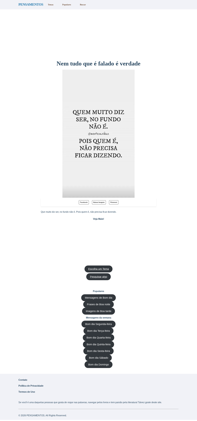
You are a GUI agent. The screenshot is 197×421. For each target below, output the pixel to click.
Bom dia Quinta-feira (98, 344)
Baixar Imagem (99, 202)
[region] (98, 34)
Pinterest (113, 202)
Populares (66, 4)
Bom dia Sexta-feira (98, 351)
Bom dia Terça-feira (98, 330)
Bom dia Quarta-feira (99, 337)
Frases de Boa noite (98, 304)
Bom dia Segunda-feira (98, 324)
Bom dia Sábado (98, 357)
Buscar (83, 4)
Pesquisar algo (98, 276)
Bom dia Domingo (98, 364)
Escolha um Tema (98, 269)
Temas (50, 4)
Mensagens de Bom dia (98, 297)
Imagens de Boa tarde (98, 311)
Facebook (84, 202)
